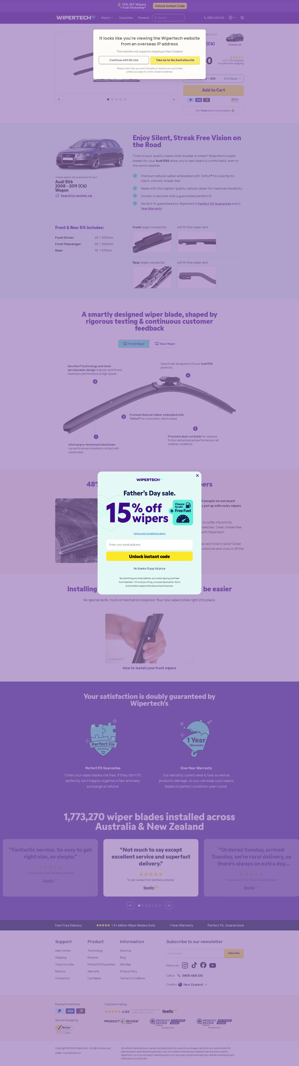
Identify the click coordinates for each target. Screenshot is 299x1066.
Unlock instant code (149, 556)
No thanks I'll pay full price (149, 568)
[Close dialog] (197, 475)
